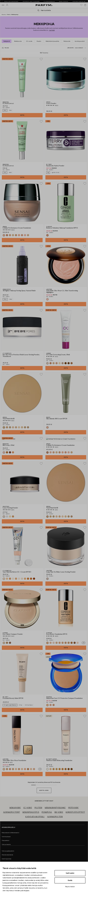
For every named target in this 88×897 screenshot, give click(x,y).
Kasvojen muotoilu (35, 817)
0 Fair (20, 705)
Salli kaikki (70, 873)
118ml (5, 299)
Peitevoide (67, 41)
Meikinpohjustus (30, 812)
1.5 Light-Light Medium (10, 705)
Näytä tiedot (70, 887)
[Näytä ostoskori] (85, 5)
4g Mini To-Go (55, 172)
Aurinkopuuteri (55, 817)
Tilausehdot (5, 840)
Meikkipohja (14, 14)
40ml (5, 110)
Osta (22, 115)
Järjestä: (75, 48)
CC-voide (29, 41)
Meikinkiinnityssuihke (52, 41)
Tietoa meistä (6, 844)
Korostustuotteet (75, 812)
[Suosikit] (81, 5)
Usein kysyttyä (6, 859)
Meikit (8, 14)
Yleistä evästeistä (7, 855)
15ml (10, 110)
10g (48, 172)
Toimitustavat (6, 836)
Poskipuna (47, 812)
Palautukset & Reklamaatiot (10, 833)
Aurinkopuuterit (80, 41)
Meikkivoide (18, 41)
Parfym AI (7, 41)
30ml (10, 299)
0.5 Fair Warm (29, 705)
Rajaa (7, 47)
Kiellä (70, 880)
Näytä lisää (44, 790)
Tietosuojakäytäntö (8, 851)
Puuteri (39, 41)
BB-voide (59, 812)
